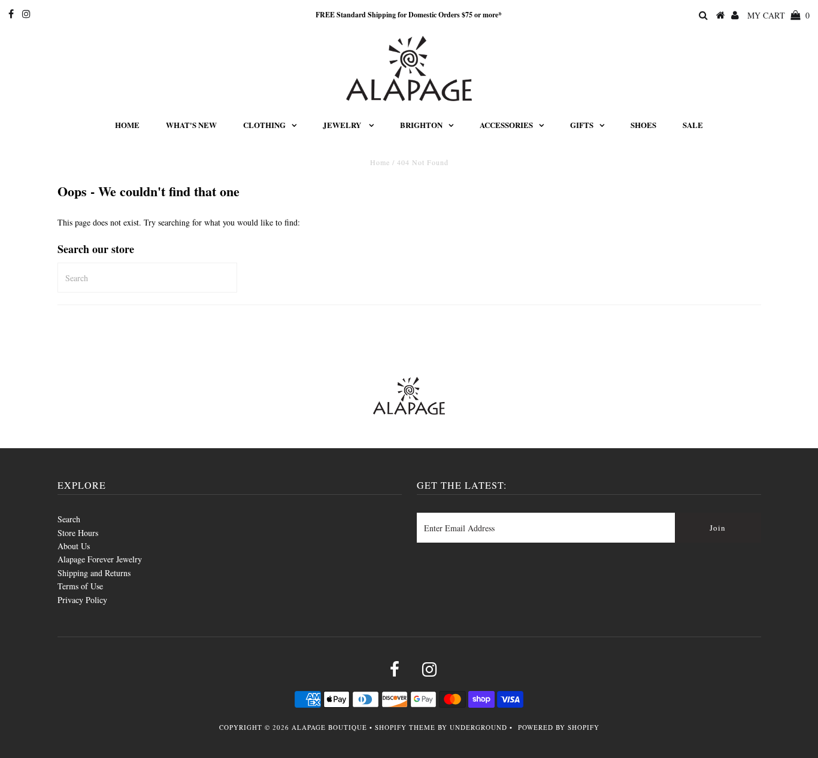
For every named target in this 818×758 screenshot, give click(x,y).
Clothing (264, 124)
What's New (191, 124)
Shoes (643, 124)
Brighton (421, 124)
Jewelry (343, 124)
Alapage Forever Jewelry (99, 559)
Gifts (581, 124)
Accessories (506, 124)
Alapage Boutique (329, 727)
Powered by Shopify (558, 727)
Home (127, 124)
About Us (73, 546)
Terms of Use (80, 586)
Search (68, 519)
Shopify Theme (405, 727)
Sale (693, 124)
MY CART (778, 15)
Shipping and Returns (94, 573)
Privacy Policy (82, 599)
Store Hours (77, 532)
